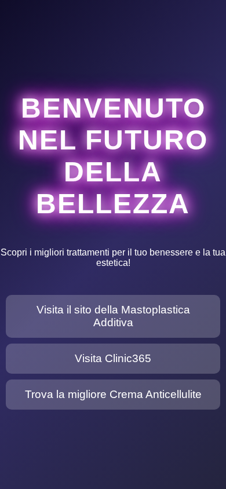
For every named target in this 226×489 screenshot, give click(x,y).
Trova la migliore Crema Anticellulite (113, 394)
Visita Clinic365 (113, 358)
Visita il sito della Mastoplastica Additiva (113, 316)
